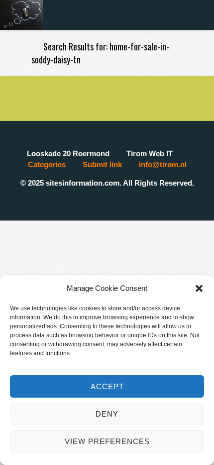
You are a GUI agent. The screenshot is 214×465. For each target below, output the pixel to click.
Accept (107, 386)
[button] (199, 288)
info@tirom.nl (163, 164)
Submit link (102, 164)
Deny (107, 414)
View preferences (107, 441)
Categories (47, 164)
